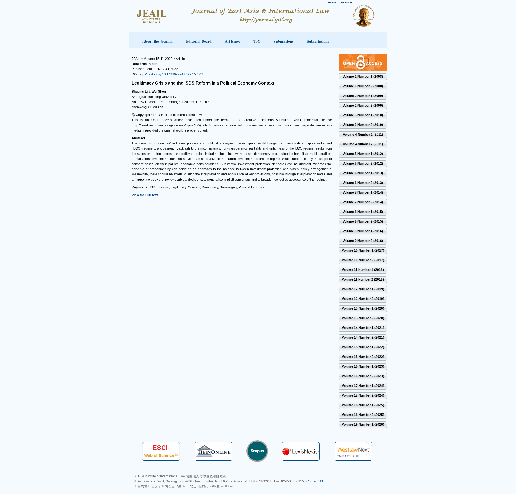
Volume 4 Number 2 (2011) (363, 144)
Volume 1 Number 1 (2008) (363, 76)
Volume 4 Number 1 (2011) (363, 134)
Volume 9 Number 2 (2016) (363, 241)
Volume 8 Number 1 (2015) (363, 212)
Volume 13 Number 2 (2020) (363, 318)
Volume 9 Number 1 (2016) (363, 231)
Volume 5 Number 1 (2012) (363, 154)
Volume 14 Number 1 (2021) (363, 328)
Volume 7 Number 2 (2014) (363, 202)
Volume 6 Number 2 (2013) (363, 183)
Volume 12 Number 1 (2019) (363, 289)
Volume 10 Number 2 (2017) (363, 260)
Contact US (314, 481)
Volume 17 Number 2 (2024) (363, 395)
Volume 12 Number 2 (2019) (363, 299)
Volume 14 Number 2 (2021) (363, 337)
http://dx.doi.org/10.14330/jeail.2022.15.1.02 (171, 74)
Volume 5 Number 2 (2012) (363, 163)
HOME (332, 2)
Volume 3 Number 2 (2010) (363, 125)
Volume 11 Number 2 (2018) (363, 279)
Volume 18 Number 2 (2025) (363, 415)
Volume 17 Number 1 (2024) (363, 386)
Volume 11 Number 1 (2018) (363, 270)
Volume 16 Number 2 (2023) (363, 376)
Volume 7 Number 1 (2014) (363, 192)
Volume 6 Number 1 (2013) (363, 173)
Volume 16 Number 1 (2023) (363, 366)
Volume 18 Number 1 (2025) (363, 405)
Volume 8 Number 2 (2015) (363, 221)
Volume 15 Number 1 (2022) (363, 347)
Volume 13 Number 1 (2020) (363, 308)
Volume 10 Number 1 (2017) (363, 250)
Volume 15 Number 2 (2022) (363, 357)
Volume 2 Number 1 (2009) (363, 96)
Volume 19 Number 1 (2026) (363, 424)
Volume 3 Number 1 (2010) (363, 115)
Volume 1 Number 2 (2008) (363, 86)
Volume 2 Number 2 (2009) (363, 105)
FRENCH (346, 2)
